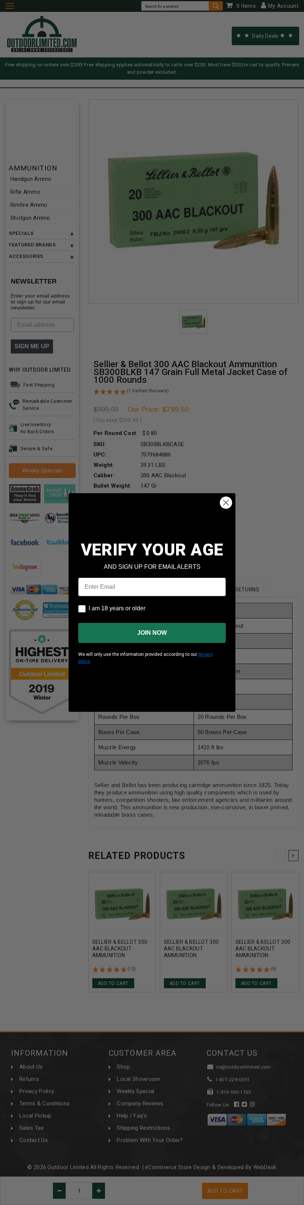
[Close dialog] (225, 502)
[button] (303, 1201)
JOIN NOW (152, 633)
